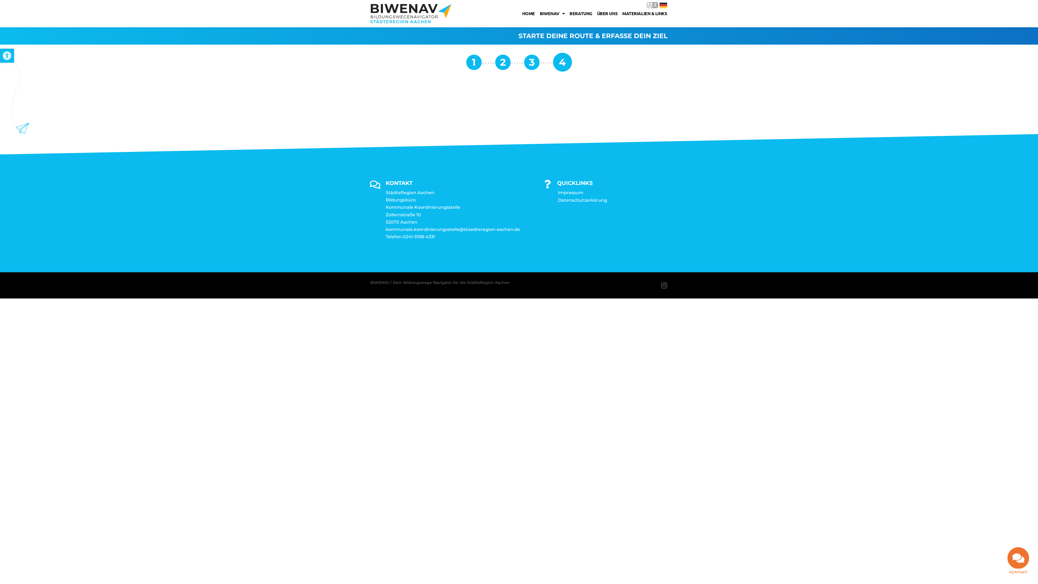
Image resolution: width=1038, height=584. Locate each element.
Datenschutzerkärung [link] (582, 200)
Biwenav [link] (550, 13)
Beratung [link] (581, 13)
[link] (7, 56)
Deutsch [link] (659, 5)
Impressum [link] (570, 192)
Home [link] (528, 13)
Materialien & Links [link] (644, 13)
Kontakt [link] (1018, 572)
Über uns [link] (607, 13)
